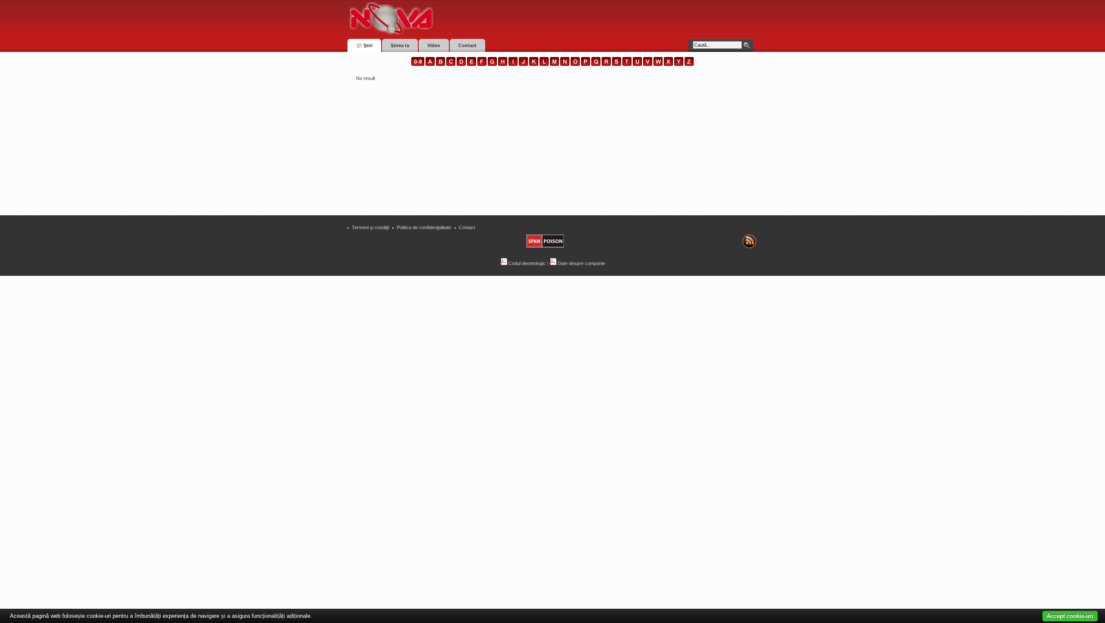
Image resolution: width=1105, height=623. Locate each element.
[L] (544, 64)
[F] (481, 64)
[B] (440, 64)
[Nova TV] (466, 18)
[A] (430, 64)
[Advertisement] (552, 145)
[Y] (678, 64)
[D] (461, 64)
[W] (658, 64)
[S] (616, 64)
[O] (575, 64)
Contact (467, 227)
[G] (492, 64)
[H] (502, 64)
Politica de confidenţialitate (424, 227)
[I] (513, 64)
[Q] (595, 64)
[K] (533, 64)
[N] (564, 64)
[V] (647, 64)
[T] (626, 64)
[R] (606, 64)
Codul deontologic (526, 263)
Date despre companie (580, 263)
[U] (637, 64)
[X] (668, 64)
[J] (523, 64)
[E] (471, 64)
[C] (450, 64)
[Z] (689, 64)
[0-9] (417, 64)
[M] (554, 64)
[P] (585, 64)
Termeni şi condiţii (370, 227)
